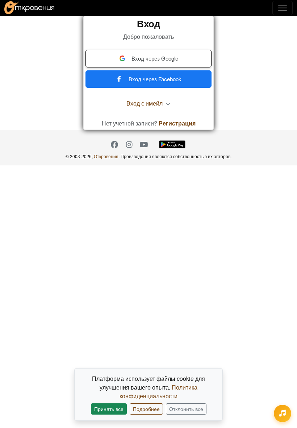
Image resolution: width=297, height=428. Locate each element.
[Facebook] (114, 144)
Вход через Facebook (155, 79)
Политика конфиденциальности (158, 391)
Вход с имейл (145, 103)
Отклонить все (186, 408)
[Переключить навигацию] (282, 8)
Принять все (109, 408)
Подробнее (146, 408)
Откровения (106, 156)
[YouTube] (143, 144)
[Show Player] (282, 413)
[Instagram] (129, 144)
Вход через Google (154, 58)
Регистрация (177, 123)
